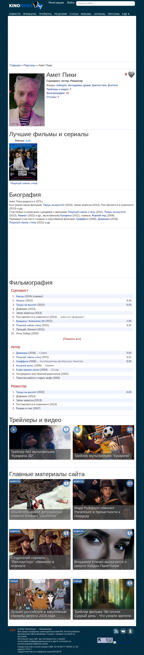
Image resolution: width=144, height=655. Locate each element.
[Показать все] (72, 338)
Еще (125, 14)
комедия (61, 85)
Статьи (73, 14)
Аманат (22, 215)
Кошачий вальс (25, 365)
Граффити (82, 218)
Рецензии (60, 14)
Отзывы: (52, 96)
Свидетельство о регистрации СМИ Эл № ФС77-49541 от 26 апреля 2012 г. (48, 648)
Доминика (104, 218)
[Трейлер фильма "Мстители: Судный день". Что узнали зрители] (103, 600)
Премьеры (29, 14)
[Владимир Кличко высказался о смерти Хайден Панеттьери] (103, 550)
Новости (14, 14)
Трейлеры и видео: (58, 89)
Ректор (20, 296)
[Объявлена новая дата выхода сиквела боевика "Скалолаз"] (40, 500)
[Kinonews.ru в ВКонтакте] (123, 631)
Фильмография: (57, 93)
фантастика (99, 85)
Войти (70, 2)
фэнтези (113, 85)
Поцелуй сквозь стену (24, 183)
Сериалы (99, 14)
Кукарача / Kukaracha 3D (30, 321)
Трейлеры (45, 14)
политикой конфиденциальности (34, 641)
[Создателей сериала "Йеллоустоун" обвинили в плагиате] (40, 550)
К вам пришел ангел (28, 369)
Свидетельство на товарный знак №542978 (39, 651)
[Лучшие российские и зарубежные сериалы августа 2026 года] (40, 600)
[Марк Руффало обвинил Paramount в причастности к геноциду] (103, 500)
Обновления (45, 629)
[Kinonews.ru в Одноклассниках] (130, 631)
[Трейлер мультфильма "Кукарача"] (103, 443)
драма (87, 85)
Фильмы (86, 14)
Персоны (114, 14)
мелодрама (75, 85)
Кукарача (66, 215)
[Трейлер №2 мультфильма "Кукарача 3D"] (40, 443)
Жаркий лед (99, 215)
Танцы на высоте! (53, 204)
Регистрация (56, 2)
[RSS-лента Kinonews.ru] (116, 631)
